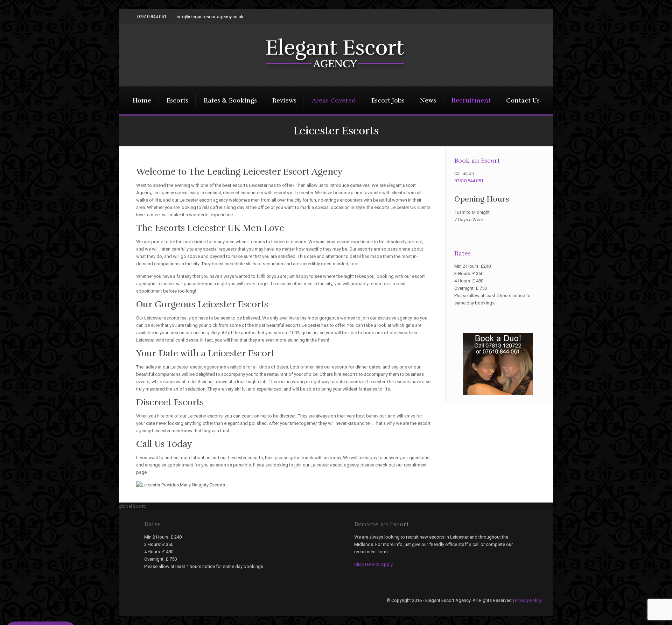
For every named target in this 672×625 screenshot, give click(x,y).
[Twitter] (538, 16)
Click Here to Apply (373, 564)
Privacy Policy (528, 600)
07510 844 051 (151, 16)
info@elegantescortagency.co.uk (210, 16)
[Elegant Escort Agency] (336, 54)
